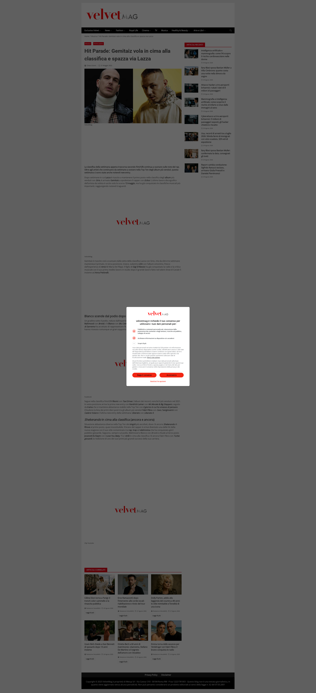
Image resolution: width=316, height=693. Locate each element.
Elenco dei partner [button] (153, 357)
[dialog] (158, 346)
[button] (158, 343)
